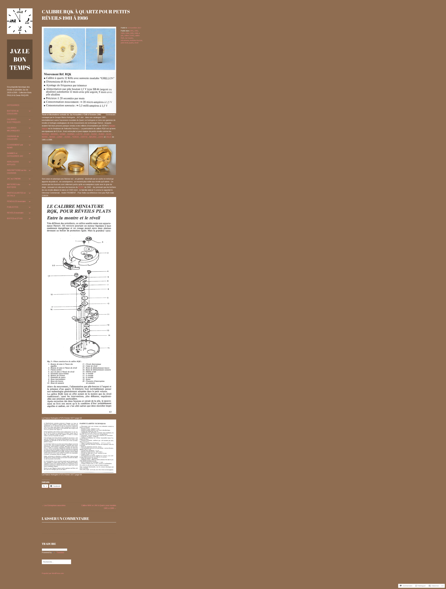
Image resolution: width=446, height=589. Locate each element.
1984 (127, 33)
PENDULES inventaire (16, 201)
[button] (65, 159)
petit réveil (124, 43)
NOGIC (52, 137)
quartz (131, 43)
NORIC (45, 137)
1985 (132, 33)
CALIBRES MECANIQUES (13, 129)
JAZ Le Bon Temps (19, 59)
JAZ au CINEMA (14, 179)
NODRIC (54, 134)
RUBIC (102, 134)
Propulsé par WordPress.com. (53, 573)
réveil (136, 43)
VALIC (109, 137)
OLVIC (109, 134)
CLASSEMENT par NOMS (15, 146)
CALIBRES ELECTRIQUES (13, 120)
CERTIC (84, 137)
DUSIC (68, 137)
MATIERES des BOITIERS (13, 185)
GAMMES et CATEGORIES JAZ (15, 154)
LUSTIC (79, 134)
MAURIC (93, 137)
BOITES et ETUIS (15, 218)
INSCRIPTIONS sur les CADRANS (16, 171)
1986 (136, 33)
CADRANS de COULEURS (13, 137)
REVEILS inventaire (15, 213)
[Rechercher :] (56, 562)
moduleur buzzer (136, 40)
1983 (123, 33)
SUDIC (94, 134)
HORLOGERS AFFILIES (13, 163)
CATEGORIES (13, 105)
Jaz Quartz (129, 38)
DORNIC (71, 134)
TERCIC (75, 137)
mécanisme (125, 40)
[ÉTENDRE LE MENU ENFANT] (30, 111)
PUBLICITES (12, 207)
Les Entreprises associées (55, 505)
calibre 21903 (129, 35)
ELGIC (87, 134)
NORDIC (45, 134)
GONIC (63, 134)
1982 (136, 31)
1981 (132, 31)
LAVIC (100, 137)
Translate (60, 552)
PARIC (81, 187)
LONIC (60, 137)
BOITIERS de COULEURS (13, 112)
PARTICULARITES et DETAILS (16, 194)
